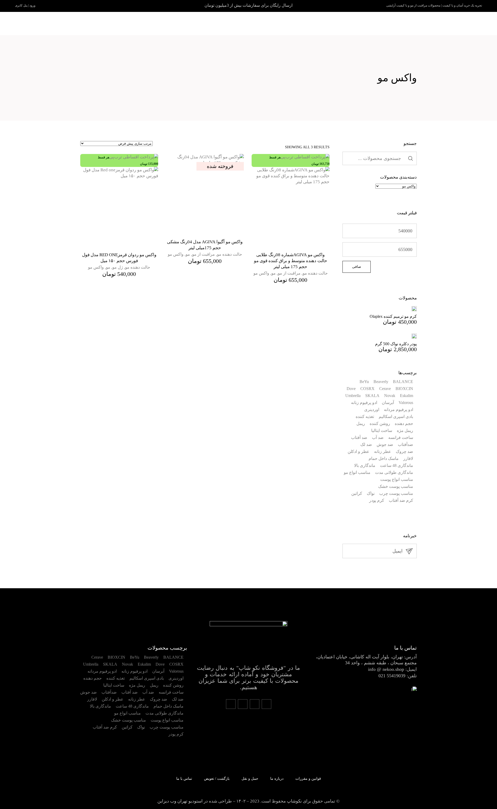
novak (389, 395)
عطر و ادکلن (358, 451)
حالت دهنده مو (315, 273)
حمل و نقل (250, 779)
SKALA (372, 395)
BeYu (364, 381)
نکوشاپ (294, 801)
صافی (356, 267)
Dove (351, 388)
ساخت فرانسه (400, 437)
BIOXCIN (404, 388)
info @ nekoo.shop (386, 669)
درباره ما (276, 779)
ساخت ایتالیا (381, 430)
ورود (32, 5)
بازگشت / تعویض (217, 779)
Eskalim (406, 395)
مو (273, 273)
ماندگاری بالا (364, 465)
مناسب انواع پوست (396, 479)
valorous (406, 402)
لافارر (408, 458)
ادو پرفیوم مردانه (398, 409)
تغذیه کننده (365, 416)
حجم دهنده (404, 423)
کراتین (356, 493)
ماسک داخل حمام (384, 458)
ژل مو (117, 267)
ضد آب (378, 437)
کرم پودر (376, 500)
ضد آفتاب (359, 437)
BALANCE (403, 381)
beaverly (381, 381)
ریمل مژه (405, 430)
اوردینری (371, 409)
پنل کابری (21, 5)
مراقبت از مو (289, 273)
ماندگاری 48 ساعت (396, 465)
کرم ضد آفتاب (401, 500)
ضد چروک (404, 451)
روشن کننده (380, 423)
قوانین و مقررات (308, 779)
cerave (385, 388)
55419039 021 (391, 675)
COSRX (367, 388)
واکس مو (261, 273)
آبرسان (388, 402)
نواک (371, 493)
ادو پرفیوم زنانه (364, 402)
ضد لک (366, 444)
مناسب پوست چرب (396, 493)
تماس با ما (184, 779)
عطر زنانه (382, 451)
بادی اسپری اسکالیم (396, 416)
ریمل (360, 423)
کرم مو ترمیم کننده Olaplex (393, 316)
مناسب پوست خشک (395, 486)
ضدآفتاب (405, 444)
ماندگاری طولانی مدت (394, 472)
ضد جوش (385, 444)
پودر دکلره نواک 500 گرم (396, 344)
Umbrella (353, 395)
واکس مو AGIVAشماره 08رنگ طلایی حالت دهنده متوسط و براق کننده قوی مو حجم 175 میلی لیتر (290, 260)
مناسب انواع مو (357, 472)
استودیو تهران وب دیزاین (180, 801)
